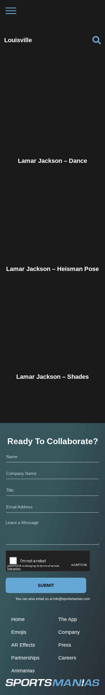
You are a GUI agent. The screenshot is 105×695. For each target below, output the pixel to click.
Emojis (18, 632)
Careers (67, 658)
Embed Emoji (53, 139)
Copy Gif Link (55, 128)
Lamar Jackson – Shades (52, 376)
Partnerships (25, 658)
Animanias (23, 670)
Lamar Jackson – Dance (52, 160)
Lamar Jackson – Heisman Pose (52, 268)
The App (67, 619)
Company (69, 632)
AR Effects (23, 645)
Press (64, 645)
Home (18, 619)
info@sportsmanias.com (71, 599)
